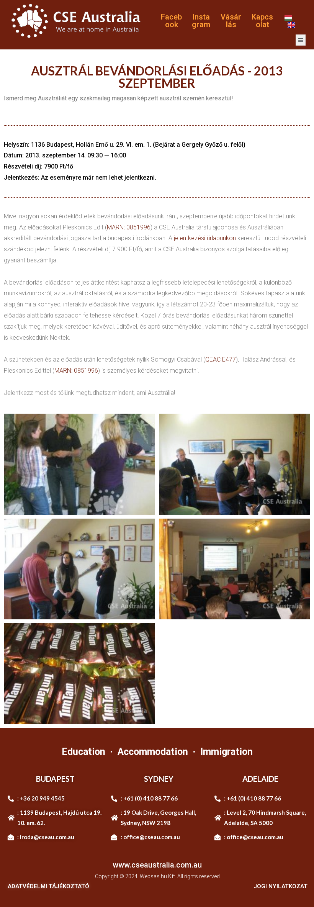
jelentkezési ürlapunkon (205, 238)
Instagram (201, 20)
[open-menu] (301, 40)
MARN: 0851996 (128, 227)
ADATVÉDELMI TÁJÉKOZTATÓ (48, 886)
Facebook (171, 20)
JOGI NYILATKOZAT (280, 886)
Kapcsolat (262, 20)
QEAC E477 (220, 359)
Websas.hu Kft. (158, 876)
